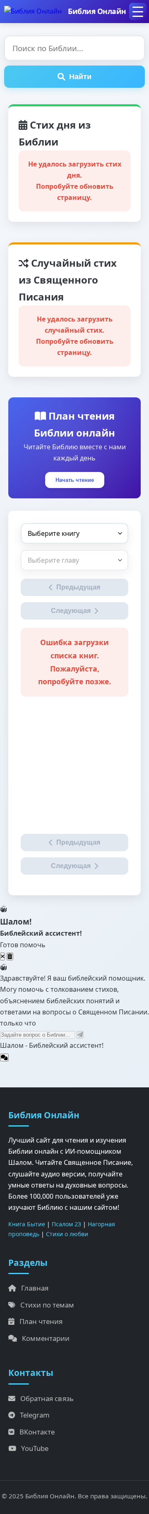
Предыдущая (78, 587)
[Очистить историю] (10, 956)
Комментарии (46, 1338)
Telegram (35, 1415)
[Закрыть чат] (2, 956)
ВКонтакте (37, 1432)
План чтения (40, 1321)
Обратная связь (47, 1398)
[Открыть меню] (138, 11)
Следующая (71, 610)
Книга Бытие (26, 1224)
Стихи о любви (67, 1234)
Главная (34, 1288)
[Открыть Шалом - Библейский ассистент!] (4, 1057)
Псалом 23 (66, 1224)
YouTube (34, 1448)
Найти (80, 76)
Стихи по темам (47, 1305)
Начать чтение (74, 480)
